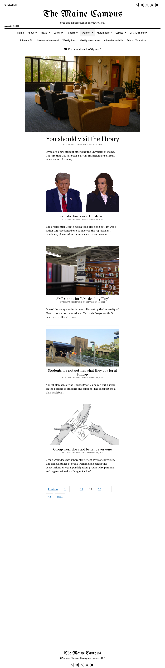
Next (60, 496)
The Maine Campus (82, 14)
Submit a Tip (26, 40)
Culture (58, 32)
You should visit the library (82, 139)
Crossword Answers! (48, 40)
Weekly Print (69, 40)
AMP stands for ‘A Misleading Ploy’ (82, 298)
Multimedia (103, 32)
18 (81, 489)
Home (20, 32)
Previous (53, 489)
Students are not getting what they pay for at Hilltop (82, 372)
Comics (119, 32)
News (44, 32)
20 (99, 489)
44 (49, 496)
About (31, 32)
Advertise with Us (113, 40)
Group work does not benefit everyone (82, 449)
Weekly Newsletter (90, 40)
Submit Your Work (136, 40)
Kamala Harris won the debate (83, 216)
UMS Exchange (138, 32)
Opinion (86, 32)
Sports (71, 32)
